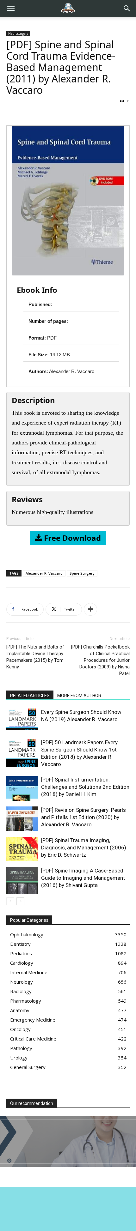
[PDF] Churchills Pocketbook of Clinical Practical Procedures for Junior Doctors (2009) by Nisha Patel (100, 660)
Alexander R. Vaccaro (44, 573)
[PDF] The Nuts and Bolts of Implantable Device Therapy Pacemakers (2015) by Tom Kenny (35, 657)
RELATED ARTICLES (30, 695)
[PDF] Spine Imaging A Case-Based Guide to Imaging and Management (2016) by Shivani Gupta (83, 877)
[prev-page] (10, 901)
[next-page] (20, 901)
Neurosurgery (18, 33)
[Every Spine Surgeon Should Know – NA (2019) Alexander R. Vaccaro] (22, 719)
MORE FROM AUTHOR (79, 695)
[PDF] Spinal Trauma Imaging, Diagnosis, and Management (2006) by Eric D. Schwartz (83, 847)
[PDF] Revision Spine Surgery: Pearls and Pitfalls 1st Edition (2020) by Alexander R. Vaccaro (83, 817)
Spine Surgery (82, 573)
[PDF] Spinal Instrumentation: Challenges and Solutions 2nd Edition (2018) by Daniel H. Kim (85, 786)
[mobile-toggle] (11, 8)
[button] (127, 8)
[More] (90, 609)
